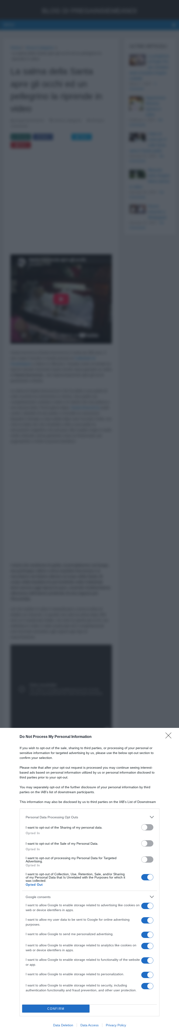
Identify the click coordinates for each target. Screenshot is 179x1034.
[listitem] (89, 817)
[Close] (169, 737)
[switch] (147, 827)
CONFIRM (56, 1008)
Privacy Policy (116, 1025)
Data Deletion (63, 1025)
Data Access (89, 1025)
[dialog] (89, 881)
